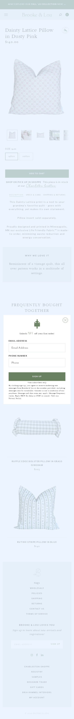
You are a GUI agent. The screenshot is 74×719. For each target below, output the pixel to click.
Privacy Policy (15, 398)
